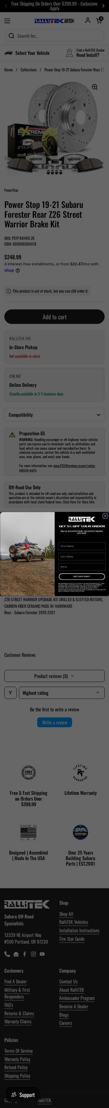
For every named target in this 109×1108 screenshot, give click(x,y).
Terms (82, 591)
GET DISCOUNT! (81, 577)
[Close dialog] (105, 515)
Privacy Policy (74, 591)
